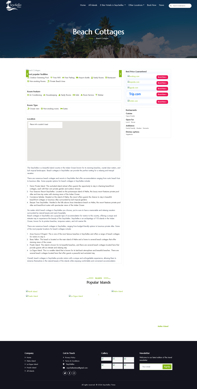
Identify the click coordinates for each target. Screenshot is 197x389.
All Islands (92, 5)
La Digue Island (32, 364)
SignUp (167, 366)
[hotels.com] (133, 100)
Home (83, 5)
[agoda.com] (133, 87)
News (161, 5)
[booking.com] (133, 76)
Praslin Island (31, 367)
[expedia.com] (133, 82)
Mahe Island (31, 361)
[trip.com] (135, 94)
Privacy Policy (70, 357)
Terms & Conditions (72, 361)
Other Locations (135, 5)
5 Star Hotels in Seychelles (112, 5)
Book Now (151, 5)
